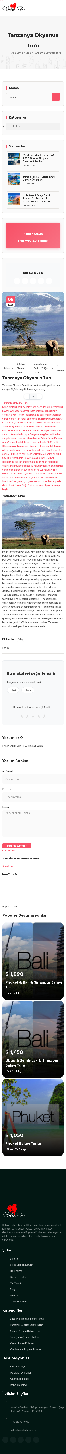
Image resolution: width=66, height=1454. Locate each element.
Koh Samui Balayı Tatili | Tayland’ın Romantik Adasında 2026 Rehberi (37, 198)
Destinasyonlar (18, 1277)
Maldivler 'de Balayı (20, 1372)
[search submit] (56, 97)
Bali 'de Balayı (17, 1366)
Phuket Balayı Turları (24, 1143)
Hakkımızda (16, 1271)
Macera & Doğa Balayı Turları (25, 1331)
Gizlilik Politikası (18, 1301)
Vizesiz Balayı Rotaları (22, 1343)
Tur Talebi (15, 1283)
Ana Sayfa (17, 53)
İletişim (14, 1295)
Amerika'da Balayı (19, 1379)
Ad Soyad (7, 771)
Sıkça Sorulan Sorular (21, 1265)
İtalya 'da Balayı (18, 1385)
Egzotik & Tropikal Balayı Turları (27, 1319)
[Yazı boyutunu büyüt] (39, 396)
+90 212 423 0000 (33, 241)
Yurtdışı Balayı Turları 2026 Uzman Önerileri (39, 178)
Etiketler (14, 1258)
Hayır (28, 690)
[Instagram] (25, 281)
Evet (14, 690)
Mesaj (5, 807)
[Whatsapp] (17, 281)
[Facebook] (33, 281)
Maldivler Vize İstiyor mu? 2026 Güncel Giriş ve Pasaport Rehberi (38, 158)
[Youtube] (49, 281)
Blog (28, 53)
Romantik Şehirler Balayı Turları (26, 1325)
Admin (7, 368)
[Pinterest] (41, 281)
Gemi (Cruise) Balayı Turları (24, 1337)
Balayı (16, 126)
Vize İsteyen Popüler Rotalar (25, 1349)
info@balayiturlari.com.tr (23, 1430)
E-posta (6, 789)
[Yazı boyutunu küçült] (26, 396)
